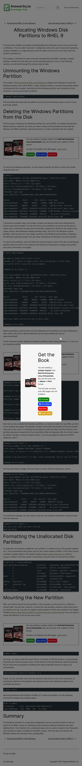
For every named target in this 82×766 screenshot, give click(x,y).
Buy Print (43, 409)
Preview (45, 399)
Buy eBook (46, 404)
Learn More (46, 413)
